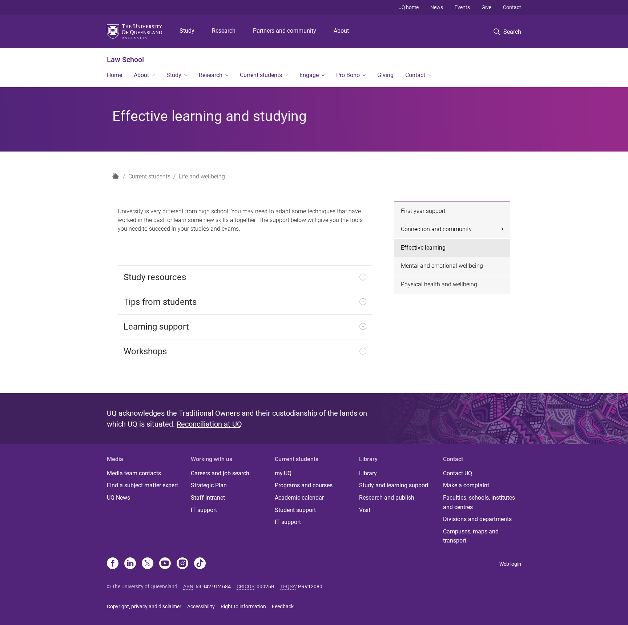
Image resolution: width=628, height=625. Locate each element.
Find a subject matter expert (142, 485)
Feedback (283, 606)
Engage (309, 75)
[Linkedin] (130, 564)
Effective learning (423, 247)
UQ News (118, 497)
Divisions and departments (477, 519)
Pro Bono (348, 75)
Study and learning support (393, 485)
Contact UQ (457, 473)
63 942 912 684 (213, 586)
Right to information (243, 606)
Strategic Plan (209, 485)
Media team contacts (134, 473)
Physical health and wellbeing (439, 284)
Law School (125, 59)
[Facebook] (112, 564)
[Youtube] (165, 564)
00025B (265, 586)
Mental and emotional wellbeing (442, 265)
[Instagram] (182, 564)
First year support (423, 210)
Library (368, 473)
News (436, 7)
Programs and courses (304, 485)
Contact (512, 7)
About (341, 30)
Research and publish (386, 497)
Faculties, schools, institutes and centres (479, 502)
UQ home (408, 7)
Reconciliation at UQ (209, 424)
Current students (261, 75)
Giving (385, 75)
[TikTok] (200, 564)
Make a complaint (466, 485)
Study (187, 30)
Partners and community (284, 30)
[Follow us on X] (147, 564)
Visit (364, 510)
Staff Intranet (208, 497)
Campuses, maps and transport (471, 536)
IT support (204, 510)
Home (114, 75)
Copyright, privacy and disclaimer (144, 606)
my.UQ (283, 473)
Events (462, 7)
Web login (510, 564)
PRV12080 (310, 586)
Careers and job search (220, 473)
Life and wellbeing (202, 176)
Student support (295, 510)
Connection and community (436, 229)
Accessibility (201, 606)
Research (224, 30)
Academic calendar (299, 497)
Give (486, 7)
